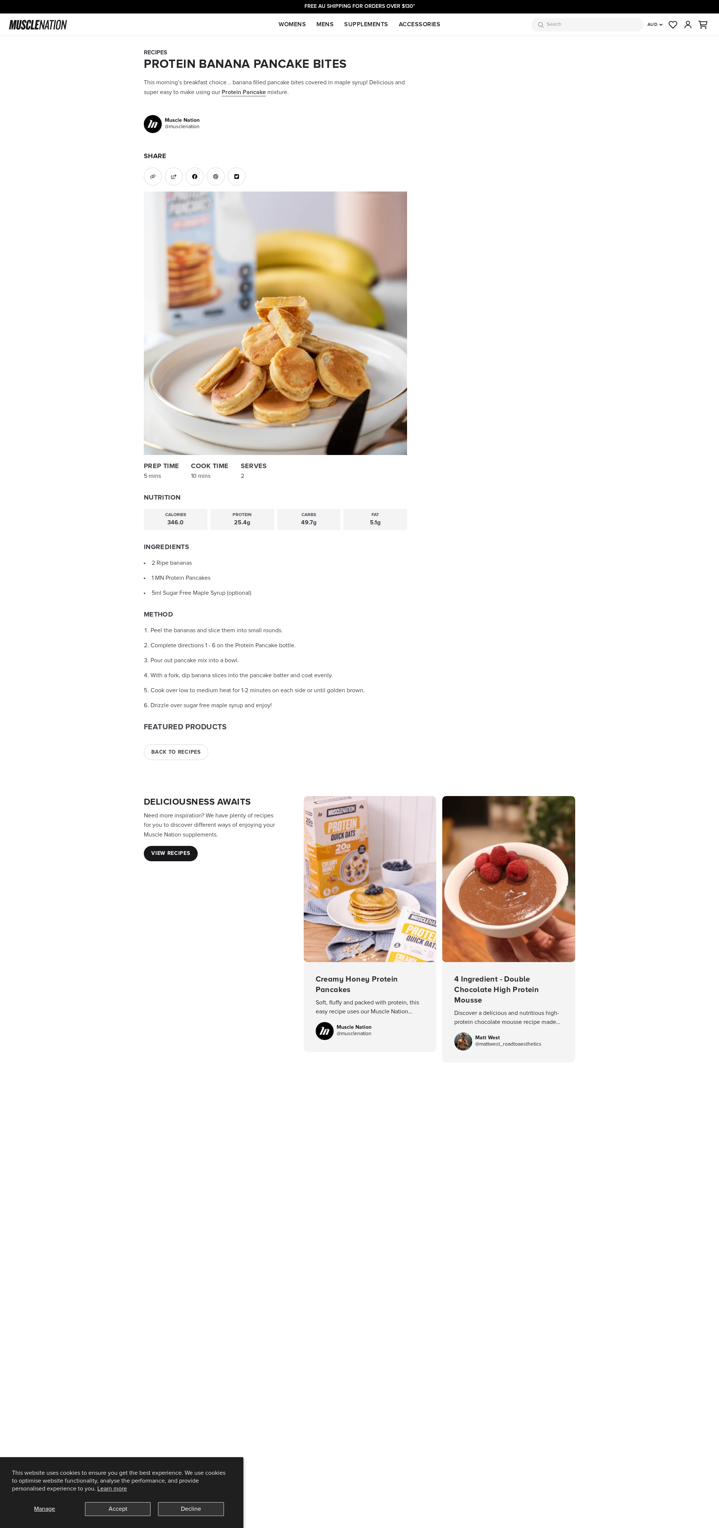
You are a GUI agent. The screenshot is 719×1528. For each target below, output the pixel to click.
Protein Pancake (244, 92)
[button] (703, 25)
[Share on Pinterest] (216, 177)
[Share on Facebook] (195, 177)
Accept (118, 1509)
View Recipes (170, 853)
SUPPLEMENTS (366, 24)
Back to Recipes (176, 752)
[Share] (174, 177)
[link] (172, 124)
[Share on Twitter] (237, 177)
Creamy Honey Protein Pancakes (370, 924)
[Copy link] (153, 177)
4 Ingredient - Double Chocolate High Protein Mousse (508, 929)
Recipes (155, 52)
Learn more (112, 1489)
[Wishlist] (673, 25)
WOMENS (292, 24)
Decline (191, 1509)
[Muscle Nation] (38, 25)
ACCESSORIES (420, 24)
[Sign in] (688, 25)
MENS (325, 24)
